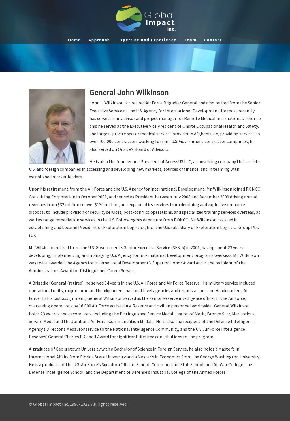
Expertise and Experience (147, 40)
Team (190, 40)
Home (74, 40)
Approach (99, 40)
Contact (213, 40)
